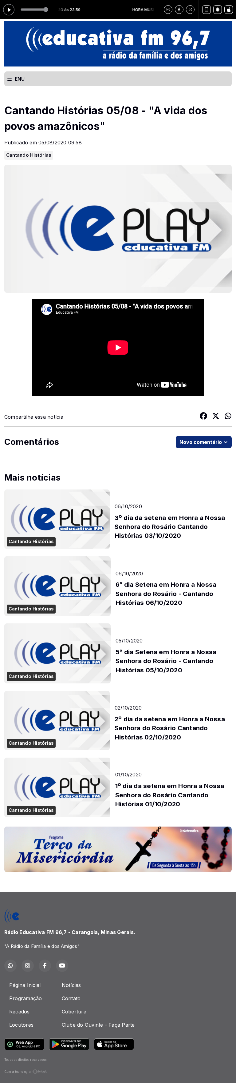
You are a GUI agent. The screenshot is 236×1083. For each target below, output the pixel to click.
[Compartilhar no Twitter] (215, 416)
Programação (25, 998)
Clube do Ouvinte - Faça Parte (98, 1025)
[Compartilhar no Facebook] (203, 416)
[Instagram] (168, 9)
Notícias (71, 985)
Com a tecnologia (17, 1071)
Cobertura (74, 1012)
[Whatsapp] (190, 9)
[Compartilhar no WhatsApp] (228, 416)
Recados (19, 1012)
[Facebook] (179, 9)
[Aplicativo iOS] (228, 9)
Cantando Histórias (28, 155)
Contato (71, 998)
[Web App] (206, 9)
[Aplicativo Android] (217, 9)
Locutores (21, 1025)
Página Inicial (25, 985)
